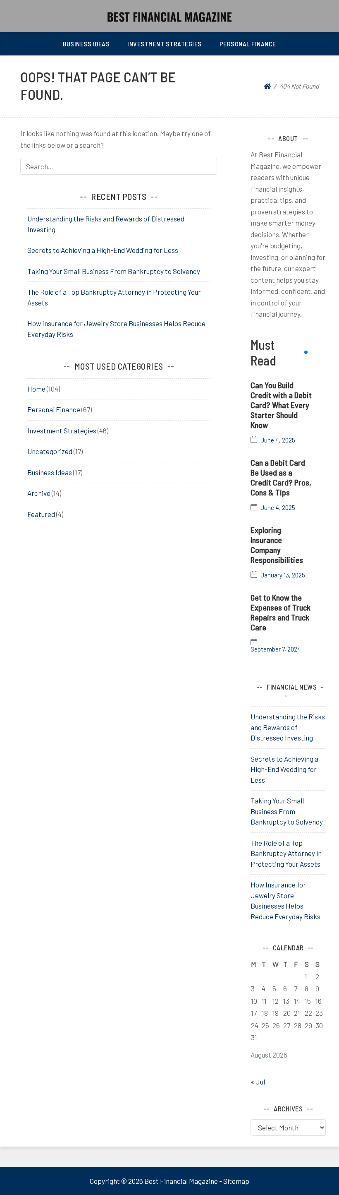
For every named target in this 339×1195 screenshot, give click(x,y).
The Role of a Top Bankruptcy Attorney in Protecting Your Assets (286, 853)
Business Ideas (86, 44)
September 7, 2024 (276, 649)
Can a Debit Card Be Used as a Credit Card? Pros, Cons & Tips (281, 477)
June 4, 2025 (277, 440)
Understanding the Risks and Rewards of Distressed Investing (288, 727)
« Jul (258, 1081)
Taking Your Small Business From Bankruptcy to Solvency (113, 271)
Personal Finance (248, 44)
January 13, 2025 (282, 575)
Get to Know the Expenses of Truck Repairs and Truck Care (280, 612)
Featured (41, 514)
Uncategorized (49, 451)
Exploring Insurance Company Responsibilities (277, 545)
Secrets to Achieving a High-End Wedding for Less (102, 250)
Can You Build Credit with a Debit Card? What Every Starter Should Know (281, 405)
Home (36, 389)
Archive (38, 493)
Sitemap (236, 1181)
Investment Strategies (164, 44)
